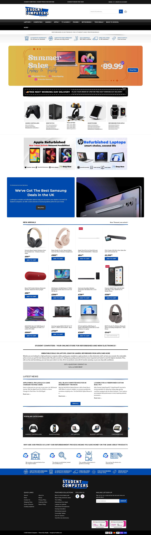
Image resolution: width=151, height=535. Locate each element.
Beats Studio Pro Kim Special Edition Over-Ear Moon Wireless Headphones (62, 251)
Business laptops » (113, 126)
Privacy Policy (42, 500)
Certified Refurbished (63, 38)
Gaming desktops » (30, 127)
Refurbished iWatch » (93, 126)
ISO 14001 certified (85, 39)
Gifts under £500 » (50, 124)
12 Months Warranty (38, 38)
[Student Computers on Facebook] (77, 496)
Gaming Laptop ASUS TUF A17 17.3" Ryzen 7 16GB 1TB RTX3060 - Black (61, 326)
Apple (56, 22)
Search (26, 495)
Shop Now (133, 70)
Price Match (122, 38)
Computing (38, 22)
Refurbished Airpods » (93, 127)
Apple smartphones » (72, 125)
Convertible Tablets (60, 513)
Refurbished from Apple (61, 502)
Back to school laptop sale (62, 495)
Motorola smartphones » (73, 127)
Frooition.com (58, 532)
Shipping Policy (28, 502)
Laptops (27, 22)
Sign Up (123, 501)
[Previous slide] (25, 116)
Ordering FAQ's (43, 502)
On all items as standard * (62, 472)
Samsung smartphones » (73, 126)
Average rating (102, 472)
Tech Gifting (58, 500)
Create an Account (121, 2)
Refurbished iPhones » (93, 125)
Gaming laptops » (113, 127)
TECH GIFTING (50, 122)
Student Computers (32, 532)
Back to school (112, 22)
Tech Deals (98, 22)
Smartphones (71, 123)
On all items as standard (37, 39)
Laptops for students (60, 504)
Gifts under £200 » (50, 126)
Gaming (48, 22)
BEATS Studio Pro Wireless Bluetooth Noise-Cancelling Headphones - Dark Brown (115, 327)
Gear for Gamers (59, 515)
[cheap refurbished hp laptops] (101, 153)
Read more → (27, 394)
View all (75, 403)
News (25, 497)
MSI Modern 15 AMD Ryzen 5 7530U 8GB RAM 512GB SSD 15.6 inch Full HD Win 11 (61, 289)
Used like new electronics (62, 518)
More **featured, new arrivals (118, 222)
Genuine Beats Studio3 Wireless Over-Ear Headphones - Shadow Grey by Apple (35, 252)
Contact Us (27, 500)
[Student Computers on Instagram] (82, 496)
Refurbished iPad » (92, 129)
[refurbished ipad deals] (49, 153)
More (26, 27)
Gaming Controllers (60, 509)
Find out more (122, 39)
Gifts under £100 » (50, 127)
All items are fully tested (61, 39)
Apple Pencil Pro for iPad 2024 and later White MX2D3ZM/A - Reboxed (88, 251)
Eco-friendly (85, 38)
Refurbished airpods (60, 511)
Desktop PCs (29, 123)
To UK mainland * (104, 39)
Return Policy (42, 504)
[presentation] (22, 428)
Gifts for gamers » (50, 128)
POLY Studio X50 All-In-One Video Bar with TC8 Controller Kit (115, 251)
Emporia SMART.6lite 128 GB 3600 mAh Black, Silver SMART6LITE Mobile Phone (114, 289)
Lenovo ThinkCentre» (30, 126)
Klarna (40, 497)
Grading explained (29, 506)
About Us (41, 495)
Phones (76, 22)
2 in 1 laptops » (112, 129)
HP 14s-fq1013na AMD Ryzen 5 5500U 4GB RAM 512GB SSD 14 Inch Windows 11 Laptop (88, 327)
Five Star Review (104, 471)
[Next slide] (125, 116)
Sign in (110, 2)
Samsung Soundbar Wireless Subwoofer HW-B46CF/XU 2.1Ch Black (87, 289)
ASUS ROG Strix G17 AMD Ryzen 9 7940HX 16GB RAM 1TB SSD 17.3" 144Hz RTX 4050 (35, 327)
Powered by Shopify (43, 532)
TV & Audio (66, 22)
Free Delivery (104, 38)
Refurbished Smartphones (62, 506)
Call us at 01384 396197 (75, 367)
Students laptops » (113, 125)
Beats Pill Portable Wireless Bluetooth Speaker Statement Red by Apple (35, 288)
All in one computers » (30, 125)
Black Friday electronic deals (63, 497)
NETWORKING (87, 22)
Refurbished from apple (96, 123)
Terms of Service (28, 504)
